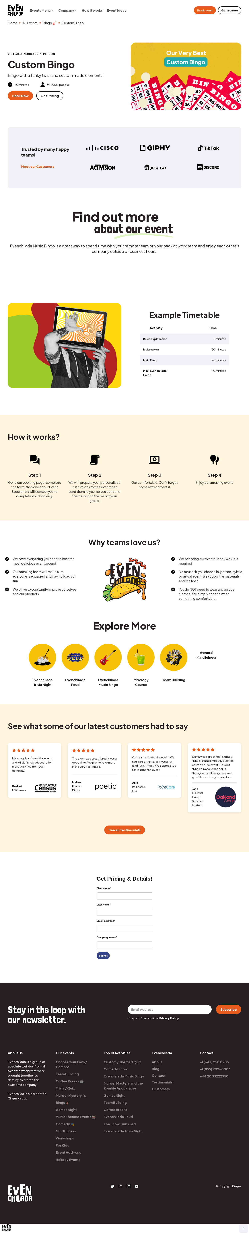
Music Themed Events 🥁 (76, 1117)
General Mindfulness (207, 654)
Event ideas (116, 10)
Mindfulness (66, 1131)
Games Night (66, 1109)
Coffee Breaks (115, 1109)
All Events (30, 23)
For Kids (62, 1145)
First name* (104, 888)
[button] (42, 10)
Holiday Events (68, 1159)
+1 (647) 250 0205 (214, 1062)
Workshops (65, 1138)
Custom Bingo (73, 23)
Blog (155, 1069)
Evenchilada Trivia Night (42, 682)
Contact (159, 1075)
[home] (15, 10)
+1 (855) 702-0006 (215, 1069)
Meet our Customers (37, 166)
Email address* (106, 920)
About (157, 1062)
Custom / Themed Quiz (122, 1062)
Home (12, 23)
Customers (161, 1089)
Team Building (173, 680)
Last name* (103, 904)
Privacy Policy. (169, 1018)
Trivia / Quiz (65, 1088)
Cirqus (236, 1186)
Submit (103, 955)
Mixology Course (141, 682)
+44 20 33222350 (214, 1076)
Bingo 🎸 (50, 23)
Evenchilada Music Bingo (108, 682)
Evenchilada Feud (75, 682)
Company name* (107, 937)
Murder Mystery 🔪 (71, 1095)
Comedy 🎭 (65, 1124)
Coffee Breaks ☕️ (70, 1081)
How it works (92, 10)
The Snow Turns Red (120, 1124)
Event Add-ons (68, 1152)
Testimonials (162, 1082)
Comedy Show (116, 1069)
